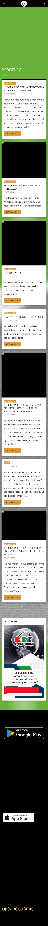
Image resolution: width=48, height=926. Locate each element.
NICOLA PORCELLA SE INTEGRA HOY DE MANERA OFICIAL (24, 89)
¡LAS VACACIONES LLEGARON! (23, 316)
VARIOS (6, 463)
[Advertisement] (24, 36)
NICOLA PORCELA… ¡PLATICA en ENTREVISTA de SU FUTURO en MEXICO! (24, 551)
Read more (12, 134)
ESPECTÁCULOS (9, 83)
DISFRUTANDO (13, 272)
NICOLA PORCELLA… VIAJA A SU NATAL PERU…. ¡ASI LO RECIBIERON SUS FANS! (22, 408)
